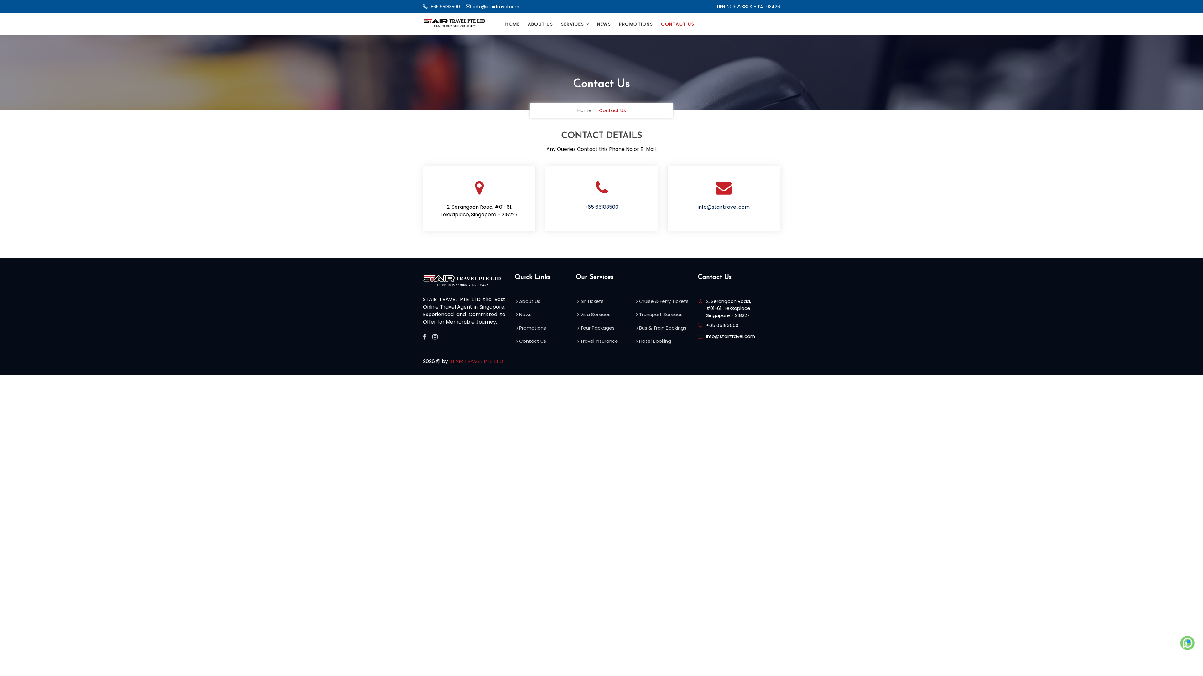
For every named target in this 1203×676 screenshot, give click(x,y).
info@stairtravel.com (495, 6)
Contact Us (677, 24)
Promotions (636, 24)
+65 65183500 (444, 6)
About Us (540, 24)
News (604, 24)
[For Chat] (1187, 643)
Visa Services (595, 314)
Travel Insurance (598, 341)
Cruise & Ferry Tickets (663, 301)
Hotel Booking (654, 341)
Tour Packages (597, 328)
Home (512, 24)
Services (573, 24)
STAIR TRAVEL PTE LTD (476, 361)
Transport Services (660, 314)
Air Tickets (591, 301)
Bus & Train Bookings (662, 328)
